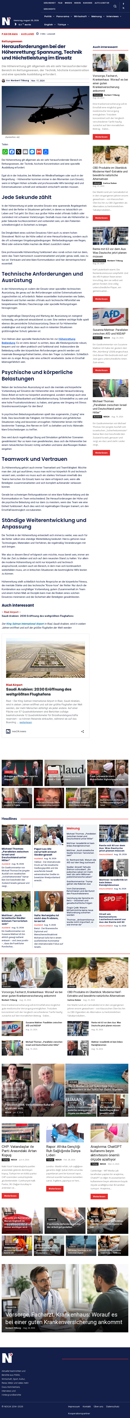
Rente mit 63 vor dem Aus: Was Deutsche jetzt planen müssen (110, 252)
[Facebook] (123, 4)
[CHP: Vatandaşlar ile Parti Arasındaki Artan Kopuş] (20, 1133)
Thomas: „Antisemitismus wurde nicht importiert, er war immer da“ (80, 922)
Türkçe (6, 1160)
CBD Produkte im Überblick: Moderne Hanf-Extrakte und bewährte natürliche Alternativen (110, 173)
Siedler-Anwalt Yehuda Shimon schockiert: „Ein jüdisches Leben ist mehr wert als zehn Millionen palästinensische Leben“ (80, 872)
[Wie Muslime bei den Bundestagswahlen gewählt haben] (112, 1105)
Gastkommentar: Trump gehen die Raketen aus (79, 882)
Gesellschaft (10, 1244)
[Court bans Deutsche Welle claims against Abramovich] (49, 798)
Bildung (9, 1214)
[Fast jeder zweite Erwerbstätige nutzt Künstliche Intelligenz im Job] (107, 1220)
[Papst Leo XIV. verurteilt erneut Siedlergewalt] (48, 835)
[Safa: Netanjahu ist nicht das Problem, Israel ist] (48, 901)
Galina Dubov (110, 183)
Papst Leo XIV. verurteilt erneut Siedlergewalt (45, 851)
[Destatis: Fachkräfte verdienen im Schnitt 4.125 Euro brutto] (17, 1246)
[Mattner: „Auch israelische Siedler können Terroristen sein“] (16, 901)
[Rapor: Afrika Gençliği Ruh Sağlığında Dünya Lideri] (65, 1133)
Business (52, 772)
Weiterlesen (101, 137)
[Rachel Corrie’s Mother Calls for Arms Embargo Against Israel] (113, 798)
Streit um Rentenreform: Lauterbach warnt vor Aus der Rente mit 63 (112, 918)
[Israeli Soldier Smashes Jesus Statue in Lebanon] (81, 798)
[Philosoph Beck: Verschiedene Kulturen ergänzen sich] (33, 1090)
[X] (123, 8)
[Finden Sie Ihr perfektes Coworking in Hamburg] (113, 1246)
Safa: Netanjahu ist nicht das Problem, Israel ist (46, 918)
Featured (97, 338)
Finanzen (98, 95)
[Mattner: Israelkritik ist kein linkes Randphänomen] (113, 867)
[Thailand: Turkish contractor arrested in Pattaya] (17, 798)
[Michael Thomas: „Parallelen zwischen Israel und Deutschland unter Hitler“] (110, 388)
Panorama (10, 34)
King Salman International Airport (25, 623)
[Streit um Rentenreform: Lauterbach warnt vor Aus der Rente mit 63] (113, 902)
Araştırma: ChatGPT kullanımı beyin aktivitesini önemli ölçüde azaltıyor (106, 1153)
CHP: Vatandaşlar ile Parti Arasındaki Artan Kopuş (19, 1151)
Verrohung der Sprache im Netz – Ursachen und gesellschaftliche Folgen (80, 900)
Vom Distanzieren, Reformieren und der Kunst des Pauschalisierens (81, 891)
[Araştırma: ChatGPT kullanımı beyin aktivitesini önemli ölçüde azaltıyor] (109, 1133)
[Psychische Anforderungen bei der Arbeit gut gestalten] (65, 1220)
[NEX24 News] (6, 21)
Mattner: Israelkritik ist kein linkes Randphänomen (80, 844)
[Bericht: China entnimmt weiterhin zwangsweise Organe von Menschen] (80, 1105)
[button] (114, 6)
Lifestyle (97, 183)
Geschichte (11, 1100)
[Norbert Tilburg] (4, 80)
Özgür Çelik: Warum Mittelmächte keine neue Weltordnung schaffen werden (80, 911)
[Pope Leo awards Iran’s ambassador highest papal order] (107, 773)
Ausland (27, 34)
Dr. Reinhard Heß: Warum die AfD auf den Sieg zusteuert (81, 861)
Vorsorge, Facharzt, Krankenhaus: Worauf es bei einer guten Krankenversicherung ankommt (32, 993)
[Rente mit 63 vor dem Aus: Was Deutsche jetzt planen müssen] (110, 236)
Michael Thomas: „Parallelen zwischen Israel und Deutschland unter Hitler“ (81, 836)
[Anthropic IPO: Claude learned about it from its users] (65, 773)
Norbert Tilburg (20, 80)
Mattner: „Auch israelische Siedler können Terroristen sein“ (14, 920)
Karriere (52, 1220)
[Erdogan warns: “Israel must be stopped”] (22, 773)
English (9, 772)
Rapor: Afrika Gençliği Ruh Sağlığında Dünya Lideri (63, 1151)
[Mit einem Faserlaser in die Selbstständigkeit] (81, 1246)
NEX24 (107, 337)
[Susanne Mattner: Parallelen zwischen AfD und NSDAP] (110, 317)
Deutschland (99, 260)
